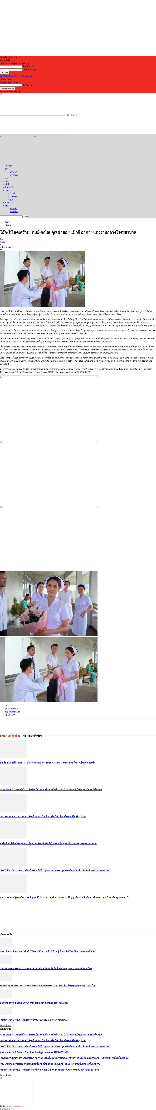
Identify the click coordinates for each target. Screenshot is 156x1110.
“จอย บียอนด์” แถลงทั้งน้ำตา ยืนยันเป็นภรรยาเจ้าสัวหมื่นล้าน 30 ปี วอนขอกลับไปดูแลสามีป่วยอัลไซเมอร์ (51, 789)
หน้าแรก (8, 166)
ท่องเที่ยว (13, 209)
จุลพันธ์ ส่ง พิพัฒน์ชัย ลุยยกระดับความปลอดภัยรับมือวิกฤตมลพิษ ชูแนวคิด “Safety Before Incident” (48, 843)
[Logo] (17, 161)
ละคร (7, 190)
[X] (31, 723)
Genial (2, 242)
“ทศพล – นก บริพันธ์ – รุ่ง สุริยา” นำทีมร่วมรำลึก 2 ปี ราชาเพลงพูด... (33, 1020)
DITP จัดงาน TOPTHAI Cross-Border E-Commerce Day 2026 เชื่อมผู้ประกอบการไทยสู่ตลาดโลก (48, 985)
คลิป (7, 184)
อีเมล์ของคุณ (28, 85)
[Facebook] (22, 723)
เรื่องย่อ (13, 193)
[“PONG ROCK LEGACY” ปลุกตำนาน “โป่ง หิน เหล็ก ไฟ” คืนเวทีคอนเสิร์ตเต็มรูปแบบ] (13, 811)
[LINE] (40, 723)
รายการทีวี (9, 202)
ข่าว (6, 169)
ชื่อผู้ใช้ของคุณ (29, 67)
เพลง (7, 181)
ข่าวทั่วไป (14, 175)
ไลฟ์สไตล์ (9, 187)
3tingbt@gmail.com (16, 1106)
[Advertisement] (44, 124)
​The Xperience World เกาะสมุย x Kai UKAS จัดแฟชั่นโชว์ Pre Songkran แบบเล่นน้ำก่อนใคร (46, 968)
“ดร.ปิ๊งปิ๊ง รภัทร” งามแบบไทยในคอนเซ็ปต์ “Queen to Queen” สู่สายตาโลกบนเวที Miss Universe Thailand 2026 (55, 870)
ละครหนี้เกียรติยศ (12, 712)
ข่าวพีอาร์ (14, 212)
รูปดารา (13, 199)
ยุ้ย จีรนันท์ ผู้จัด (11, 709)
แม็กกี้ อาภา (10, 715)
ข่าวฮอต (13, 172)
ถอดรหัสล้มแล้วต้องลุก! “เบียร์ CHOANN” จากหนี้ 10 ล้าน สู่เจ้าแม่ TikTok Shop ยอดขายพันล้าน (47, 951)
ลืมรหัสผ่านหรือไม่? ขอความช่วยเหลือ (16, 76)
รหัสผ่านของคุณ (29, 70)
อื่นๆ (7, 205)
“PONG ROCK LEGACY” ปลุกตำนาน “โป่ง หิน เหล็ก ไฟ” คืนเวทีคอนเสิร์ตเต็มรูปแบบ (43, 816)
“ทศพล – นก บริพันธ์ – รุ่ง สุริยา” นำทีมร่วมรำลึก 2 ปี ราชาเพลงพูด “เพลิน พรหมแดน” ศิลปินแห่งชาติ (49, 1069)
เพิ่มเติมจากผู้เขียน (32, 735)
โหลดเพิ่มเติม (5, 1026)
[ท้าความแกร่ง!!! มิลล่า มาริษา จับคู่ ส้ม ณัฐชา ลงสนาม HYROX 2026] (6, 998)
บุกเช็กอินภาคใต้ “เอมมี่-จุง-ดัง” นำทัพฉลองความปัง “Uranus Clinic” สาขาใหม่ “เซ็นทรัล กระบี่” (47, 762)
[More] (48, 723)
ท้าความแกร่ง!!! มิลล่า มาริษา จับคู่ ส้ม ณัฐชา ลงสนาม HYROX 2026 (34, 1003)
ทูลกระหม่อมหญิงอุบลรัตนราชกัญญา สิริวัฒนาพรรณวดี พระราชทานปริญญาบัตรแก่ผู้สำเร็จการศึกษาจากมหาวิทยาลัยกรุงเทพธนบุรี (64, 897)
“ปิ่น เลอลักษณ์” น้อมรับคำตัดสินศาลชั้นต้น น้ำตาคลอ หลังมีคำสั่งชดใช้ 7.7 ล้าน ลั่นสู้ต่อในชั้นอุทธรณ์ (50, 1064)
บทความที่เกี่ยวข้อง (10, 735)
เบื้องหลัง (13, 196)
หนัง (7, 178)
